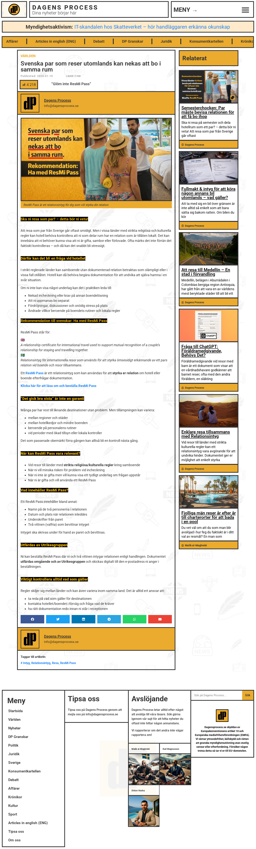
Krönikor (15, 797)
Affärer (12, 41)
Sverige (14, 762)
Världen (28, 56)
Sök (247, 695)
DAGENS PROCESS (65, 7)
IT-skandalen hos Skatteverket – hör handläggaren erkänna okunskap (152, 27)
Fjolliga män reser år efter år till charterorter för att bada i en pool (208, 517)
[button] (245, 10)
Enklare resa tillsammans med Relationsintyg (205, 434)
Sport (12, 814)
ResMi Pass (68, 663)
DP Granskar (132, 41)
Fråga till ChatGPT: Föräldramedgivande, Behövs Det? (201, 351)
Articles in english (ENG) (55, 41)
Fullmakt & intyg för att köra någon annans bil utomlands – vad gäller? (208, 193)
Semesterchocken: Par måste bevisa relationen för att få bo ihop (207, 112)
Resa (55, 663)
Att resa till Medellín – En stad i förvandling (205, 272)
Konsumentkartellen (206, 41)
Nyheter (14, 728)
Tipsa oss (16, 831)
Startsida (15, 711)
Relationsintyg (40, 663)
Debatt (99, 41)
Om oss (14, 840)
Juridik (166, 41)
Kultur (13, 806)
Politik (13, 745)
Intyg (26, 663)
